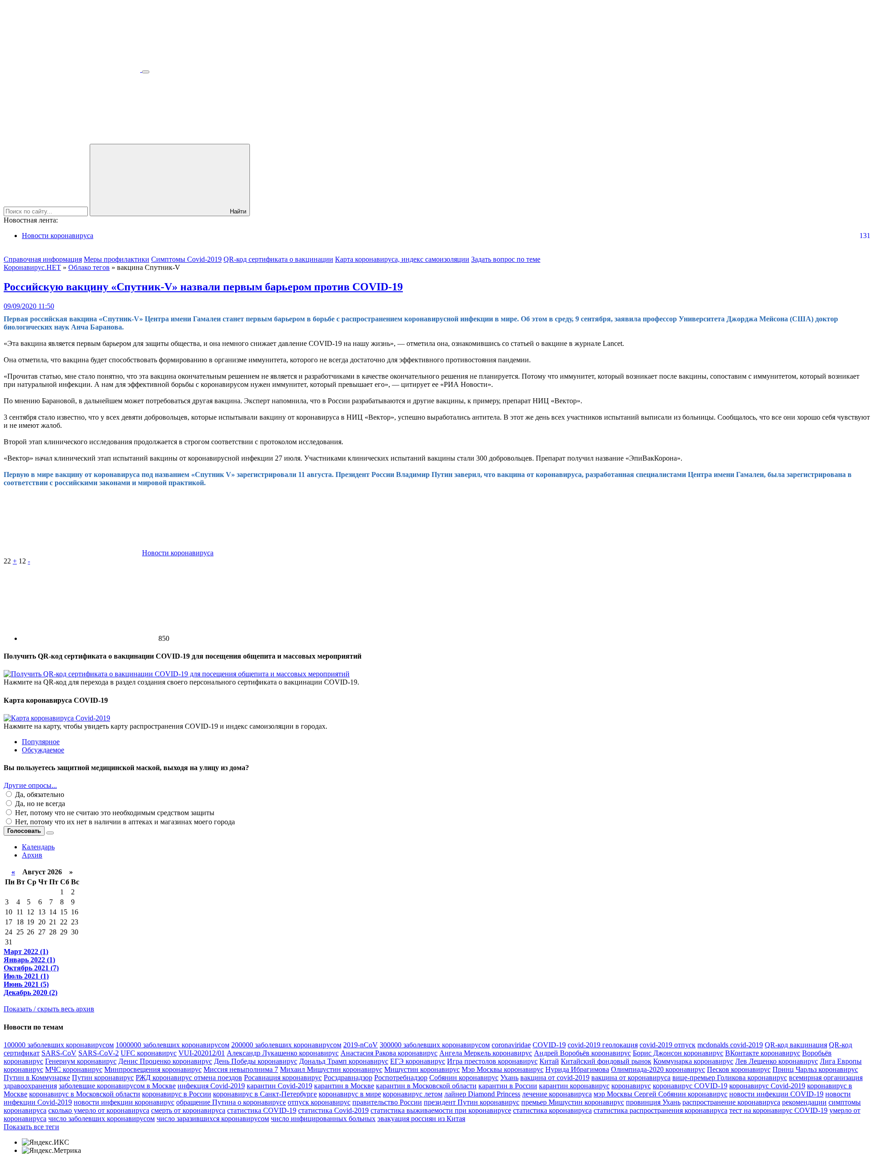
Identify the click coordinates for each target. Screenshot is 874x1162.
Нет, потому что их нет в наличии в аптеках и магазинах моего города (124, 822)
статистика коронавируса (552, 1110)
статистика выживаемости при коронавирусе (441, 1110)
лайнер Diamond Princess (482, 1094)
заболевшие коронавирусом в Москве (117, 1086)
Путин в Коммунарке (37, 1077)
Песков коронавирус (739, 1069)
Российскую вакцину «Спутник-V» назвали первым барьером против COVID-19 (203, 287)
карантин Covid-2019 (279, 1086)
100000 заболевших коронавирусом (59, 1045)
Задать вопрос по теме (505, 259)
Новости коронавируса (57, 235)
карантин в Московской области (426, 1086)
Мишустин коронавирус (422, 1069)
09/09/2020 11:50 (29, 306)
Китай (549, 1061)
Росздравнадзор (348, 1077)
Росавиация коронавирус (283, 1077)
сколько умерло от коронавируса (98, 1110)
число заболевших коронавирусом (101, 1118)
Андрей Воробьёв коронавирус (582, 1053)
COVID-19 (549, 1045)
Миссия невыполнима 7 (240, 1069)
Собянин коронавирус (463, 1077)
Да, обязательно (38, 794)
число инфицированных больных (323, 1118)
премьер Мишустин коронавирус (572, 1102)
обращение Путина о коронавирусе (231, 1102)
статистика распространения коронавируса (660, 1110)
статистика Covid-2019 (333, 1110)
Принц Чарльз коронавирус (815, 1069)
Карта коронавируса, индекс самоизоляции (402, 259)
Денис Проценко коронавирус (165, 1061)
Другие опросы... (30, 785)
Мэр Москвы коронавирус (503, 1069)
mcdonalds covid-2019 (730, 1045)
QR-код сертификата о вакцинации (278, 259)
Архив (32, 855)
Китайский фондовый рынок (606, 1061)
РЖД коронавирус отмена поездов (189, 1077)
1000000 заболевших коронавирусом (172, 1045)
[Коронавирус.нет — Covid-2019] (73, 69)
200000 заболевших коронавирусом (286, 1045)
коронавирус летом (412, 1094)
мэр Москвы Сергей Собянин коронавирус (660, 1094)
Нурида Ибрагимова (577, 1069)
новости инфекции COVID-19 (776, 1094)
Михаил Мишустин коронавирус (331, 1069)
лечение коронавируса (557, 1094)
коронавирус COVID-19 (690, 1086)
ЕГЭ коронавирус (417, 1061)
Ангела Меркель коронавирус (485, 1053)
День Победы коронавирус (255, 1061)
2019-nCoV (360, 1045)
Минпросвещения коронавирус (153, 1069)
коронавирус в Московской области (84, 1094)
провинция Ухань (653, 1102)
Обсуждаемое (43, 750)
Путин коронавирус (103, 1077)
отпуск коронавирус (319, 1102)
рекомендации (804, 1102)
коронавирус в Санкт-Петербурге (265, 1094)
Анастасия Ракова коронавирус (388, 1053)
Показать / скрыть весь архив (49, 1009)
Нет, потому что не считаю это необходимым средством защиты (113, 813)
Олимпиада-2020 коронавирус (658, 1069)
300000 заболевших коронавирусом (435, 1045)
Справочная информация (43, 259)
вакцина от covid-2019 (554, 1077)
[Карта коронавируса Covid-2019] (57, 718)
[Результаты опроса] (50, 833)
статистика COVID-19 (261, 1110)
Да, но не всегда (39, 803)
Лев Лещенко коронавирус (776, 1061)
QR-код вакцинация (796, 1045)
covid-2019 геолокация (603, 1045)
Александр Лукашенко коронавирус (283, 1053)
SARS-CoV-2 (98, 1053)
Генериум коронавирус (81, 1061)
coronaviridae (511, 1045)
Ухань (509, 1077)
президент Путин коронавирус (471, 1102)
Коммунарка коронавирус (693, 1061)
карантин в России (507, 1086)
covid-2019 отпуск (668, 1045)
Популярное (41, 742)
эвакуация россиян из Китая (421, 1118)
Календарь (38, 847)
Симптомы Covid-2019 (186, 259)
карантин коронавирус (574, 1086)
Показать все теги (31, 1127)
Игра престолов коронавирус (492, 1061)
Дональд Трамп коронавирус (343, 1061)
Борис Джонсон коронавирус (678, 1053)
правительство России (387, 1102)
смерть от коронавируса (188, 1110)
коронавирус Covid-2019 (767, 1086)
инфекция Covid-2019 (211, 1086)
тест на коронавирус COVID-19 (778, 1110)
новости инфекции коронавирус (124, 1102)
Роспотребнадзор (400, 1077)
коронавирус (631, 1086)
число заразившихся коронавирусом (213, 1118)
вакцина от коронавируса (631, 1077)
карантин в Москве (344, 1086)
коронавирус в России (176, 1094)
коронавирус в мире (350, 1094)
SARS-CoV (58, 1053)
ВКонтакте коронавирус (762, 1053)
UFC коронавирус (149, 1053)
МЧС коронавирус (73, 1069)
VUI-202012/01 (201, 1053)
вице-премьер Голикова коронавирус (729, 1077)
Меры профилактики (116, 259)
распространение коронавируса (731, 1102)
